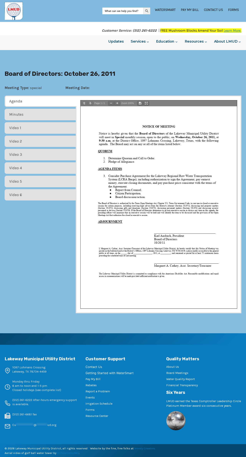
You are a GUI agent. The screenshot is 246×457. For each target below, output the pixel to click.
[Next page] (90, 103)
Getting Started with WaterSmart (110, 373)
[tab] (40, 101)
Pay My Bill (190, 10)
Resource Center (97, 416)
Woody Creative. (144, 448)
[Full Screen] (146, 103)
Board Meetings (177, 373)
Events (90, 397)
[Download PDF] (140, 103)
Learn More (232, 30)
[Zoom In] (117, 103)
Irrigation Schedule (99, 403)
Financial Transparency (182, 385)
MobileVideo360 (68, 453)
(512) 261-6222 (22, 400)
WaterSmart (165, 10)
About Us (172, 367)
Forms (233, 10)
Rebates (91, 385)
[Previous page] (84, 103)
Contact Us (213, 10)
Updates (116, 41)
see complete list (48, 390)
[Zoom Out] (111, 103)
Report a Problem (98, 391)
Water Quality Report (180, 379)
